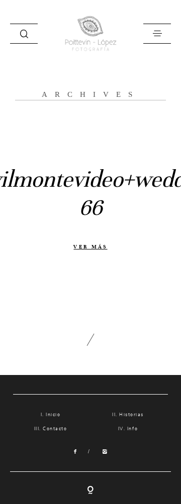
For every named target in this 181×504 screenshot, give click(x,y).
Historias (131, 415)
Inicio (53, 415)
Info (132, 429)
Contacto (55, 429)
